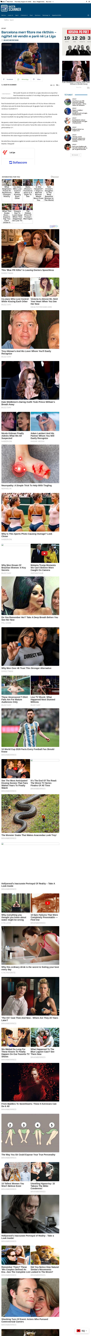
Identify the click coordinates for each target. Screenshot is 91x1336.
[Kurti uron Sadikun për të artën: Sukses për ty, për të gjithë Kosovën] (67, 147)
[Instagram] (89, 1)
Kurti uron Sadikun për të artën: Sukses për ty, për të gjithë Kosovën (79, 148)
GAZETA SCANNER (9, 85)
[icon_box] (50, 2)
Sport (12, 20)
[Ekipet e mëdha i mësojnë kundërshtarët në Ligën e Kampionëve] (67, 111)
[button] (88, 15)
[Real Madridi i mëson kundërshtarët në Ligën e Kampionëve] (67, 120)
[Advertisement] (30, 170)
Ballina (6, 20)
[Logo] (13, 8)
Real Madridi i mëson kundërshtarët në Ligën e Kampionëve (79, 121)
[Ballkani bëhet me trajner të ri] (67, 129)
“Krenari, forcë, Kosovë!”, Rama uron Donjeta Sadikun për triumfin (78, 139)
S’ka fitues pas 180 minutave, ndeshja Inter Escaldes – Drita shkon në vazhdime (79, 103)
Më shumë (75, 155)
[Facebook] (86, 1)
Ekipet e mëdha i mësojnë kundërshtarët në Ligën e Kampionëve (79, 112)
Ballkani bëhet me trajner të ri (78, 130)
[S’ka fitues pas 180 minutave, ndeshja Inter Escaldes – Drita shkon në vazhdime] (67, 102)
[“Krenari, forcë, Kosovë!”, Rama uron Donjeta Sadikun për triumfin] (67, 137)
